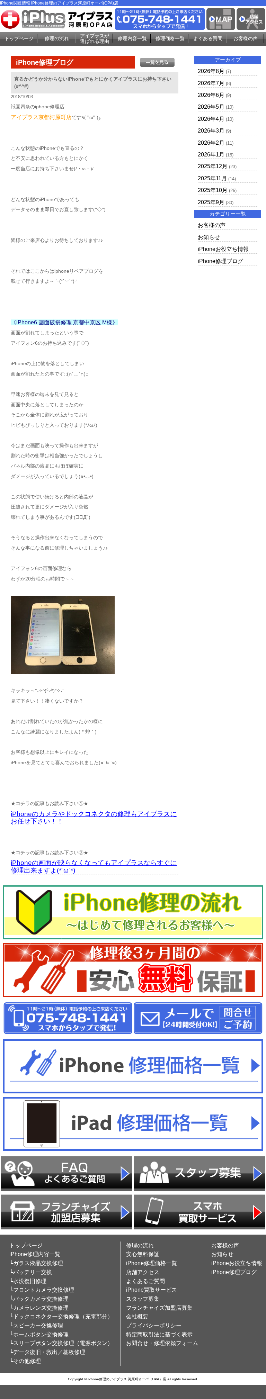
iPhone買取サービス (151, 1290)
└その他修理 (25, 1361)
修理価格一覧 (170, 38)
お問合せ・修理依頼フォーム (162, 1343)
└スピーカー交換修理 (36, 1325)
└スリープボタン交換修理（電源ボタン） (61, 1343)
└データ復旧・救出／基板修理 (47, 1352)
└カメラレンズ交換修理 (39, 1308)
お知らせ (209, 237)
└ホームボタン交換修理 (39, 1334)
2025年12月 (213, 166)
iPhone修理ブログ (220, 261)
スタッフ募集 (142, 1299)
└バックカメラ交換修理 (39, 1299)
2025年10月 (213, 190)
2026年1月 (211, 154)
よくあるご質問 (145, 1281)
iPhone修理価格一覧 (151, 1263)
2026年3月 (211, 131)
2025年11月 (212, 178)
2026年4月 (211, 119)
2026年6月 (211, 95)
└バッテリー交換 (30, 1272)
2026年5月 (211, 107)
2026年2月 (211, 143)
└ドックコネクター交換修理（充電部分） (61, 1316)
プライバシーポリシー (153, 1325)
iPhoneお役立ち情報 (223, 249)
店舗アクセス (142, 1272)
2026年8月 (211, 71)
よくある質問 (207, 38)
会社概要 (137, 1316)
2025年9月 (211, 202)
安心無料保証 (142, 1254)
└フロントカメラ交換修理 (41, 1290)
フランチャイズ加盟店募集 (159, 1308)
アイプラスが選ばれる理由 (94, 38)
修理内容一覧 (132, 38)
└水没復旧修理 (27, 1281)
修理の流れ (57, 38)
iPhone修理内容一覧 (34, 1254)
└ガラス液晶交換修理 (36, 1263)
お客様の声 (245, 38)
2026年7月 (211, 83)
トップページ (19, 38)
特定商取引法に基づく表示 (159, 1334)
